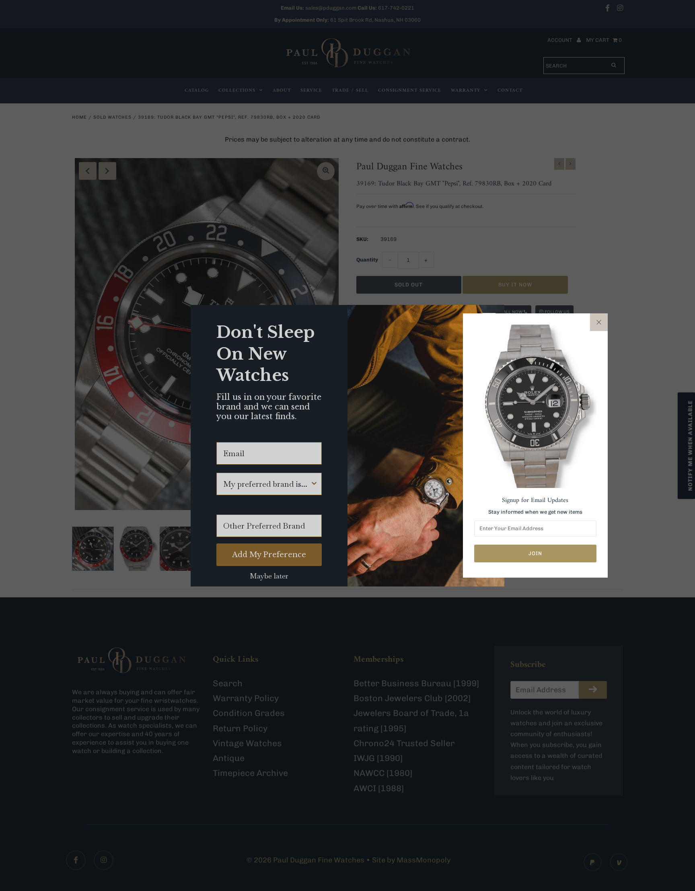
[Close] (599, 322)
